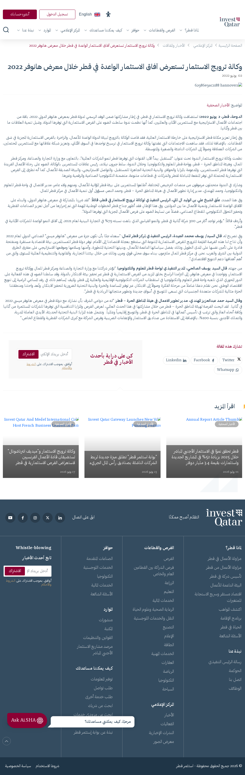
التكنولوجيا (166, 680)
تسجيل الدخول (57, 14)
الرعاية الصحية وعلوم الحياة (153, 610)
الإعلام (169, 636)
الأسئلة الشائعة (230, 636)
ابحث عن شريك (100, 706)
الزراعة (169, 583)
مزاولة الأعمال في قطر (224, 559)
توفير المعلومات (102, 679)
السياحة (168, 689)
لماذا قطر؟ (192, 30)
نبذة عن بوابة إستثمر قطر (93, 732)
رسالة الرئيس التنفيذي (224, 662)
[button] (108, 14)
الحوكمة (235, 671)
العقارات (167, 663)
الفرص (169, 559)
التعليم (169, 592)
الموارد (47, 30)
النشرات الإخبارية (161, 733)
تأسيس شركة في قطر (225, 576)
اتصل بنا (235, 680)
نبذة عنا (28, 30)
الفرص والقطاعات (162, 30)
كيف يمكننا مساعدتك (105, 30)
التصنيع (168, 627)
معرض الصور (164, 742)
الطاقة (169, 645)
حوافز (135, 30)
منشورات (106, 620)
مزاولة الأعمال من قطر (223, 568)
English (85, 14)
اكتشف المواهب (230, 610)
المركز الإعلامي (70, 30)
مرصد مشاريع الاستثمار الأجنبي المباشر (95, 650)
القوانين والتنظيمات (98, 638)
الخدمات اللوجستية (98, 568)
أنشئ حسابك (19, 14)
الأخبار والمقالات (174, 46)
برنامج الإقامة (231, 618)
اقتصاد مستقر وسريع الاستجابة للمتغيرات (218, 597)
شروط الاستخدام (47, 766)
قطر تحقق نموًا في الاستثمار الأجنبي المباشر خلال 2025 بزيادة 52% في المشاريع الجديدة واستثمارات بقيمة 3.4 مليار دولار (205, 457)
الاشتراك (28, 354)
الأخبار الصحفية (218, 105)
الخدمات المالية (163, 601)
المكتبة (109, 629)
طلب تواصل (103, 688)
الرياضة (168, 672)
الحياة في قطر (231, 627)
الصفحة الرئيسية (230, 46)
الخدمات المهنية (162, 654)
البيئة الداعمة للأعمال (225, 585)
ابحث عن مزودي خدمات (93, 715)
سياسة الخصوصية (18, 766)
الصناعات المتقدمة (100, 559)
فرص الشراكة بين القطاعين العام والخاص (154, 571)
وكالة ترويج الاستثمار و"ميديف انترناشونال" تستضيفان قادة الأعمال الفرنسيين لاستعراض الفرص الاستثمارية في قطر (41, 457)
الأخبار (169, 715)
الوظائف (235, 689)
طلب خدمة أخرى (99, 697)
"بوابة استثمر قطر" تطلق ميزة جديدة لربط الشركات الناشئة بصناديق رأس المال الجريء (123, 460)
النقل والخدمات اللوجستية (154, 618)
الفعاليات (167, 724)
